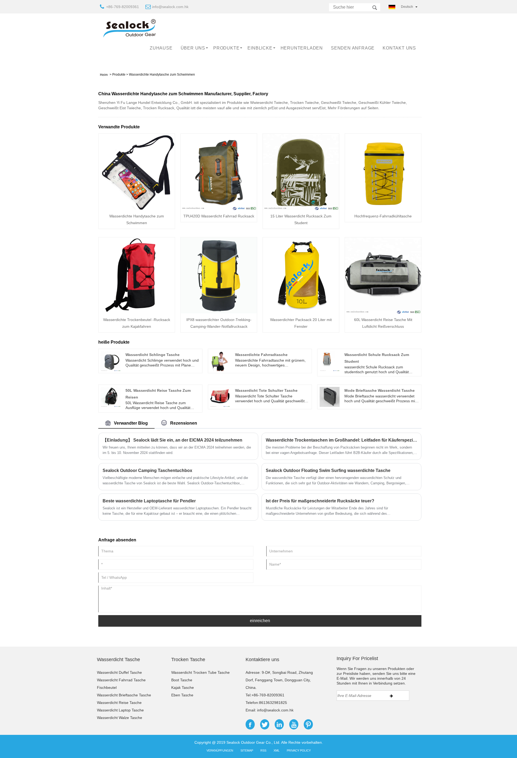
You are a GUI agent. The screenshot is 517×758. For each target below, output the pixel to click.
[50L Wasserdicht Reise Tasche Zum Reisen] (111, 396)
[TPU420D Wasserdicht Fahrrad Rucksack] (219, 171)
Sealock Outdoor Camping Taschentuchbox (147, 470)
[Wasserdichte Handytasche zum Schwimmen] (137, 171)
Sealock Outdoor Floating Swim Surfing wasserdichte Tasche (328, 470)
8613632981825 (273, 702)
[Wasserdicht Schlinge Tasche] (111, 360)
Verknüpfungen (220, 750)
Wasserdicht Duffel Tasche (119, 672)
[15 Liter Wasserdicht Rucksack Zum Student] (301, 171)
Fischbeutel (107, 687)
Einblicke (259, 48)
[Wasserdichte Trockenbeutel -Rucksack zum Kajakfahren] (137, 275)
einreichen (260, 620)
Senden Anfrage (353, 48)
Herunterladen (302, 48)
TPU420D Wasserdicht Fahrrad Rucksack (218, 216)
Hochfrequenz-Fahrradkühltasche (383, 216)
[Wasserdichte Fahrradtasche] (220, 360)
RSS (263, 750)
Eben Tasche (182, 695)
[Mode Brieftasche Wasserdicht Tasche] (330, 396)
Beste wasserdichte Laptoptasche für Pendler (149, 501)
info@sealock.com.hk (170, 7)
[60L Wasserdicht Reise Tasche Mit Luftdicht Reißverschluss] (383, 275)
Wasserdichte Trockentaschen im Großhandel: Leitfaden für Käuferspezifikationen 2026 (341, 440)
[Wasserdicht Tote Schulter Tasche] (220, 396)
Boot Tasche (181, 680)
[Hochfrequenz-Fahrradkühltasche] (383, 171)
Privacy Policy (299, 750)
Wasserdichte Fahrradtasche (261, 354)
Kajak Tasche (182, 687)
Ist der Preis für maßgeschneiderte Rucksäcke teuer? (320, 501)
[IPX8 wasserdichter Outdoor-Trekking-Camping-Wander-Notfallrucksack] (219, 275)
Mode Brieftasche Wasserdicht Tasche (379, 390)
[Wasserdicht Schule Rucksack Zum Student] (330, 360)
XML (277, 750)
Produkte (226, 48)
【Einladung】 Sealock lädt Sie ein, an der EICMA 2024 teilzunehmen (172, 440)
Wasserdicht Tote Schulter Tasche (266, 390)
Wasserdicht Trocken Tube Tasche (200, 672)
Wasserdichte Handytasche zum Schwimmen (162, 74)
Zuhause (161, 48)
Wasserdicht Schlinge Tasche (152, 354)
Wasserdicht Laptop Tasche (120, 710)
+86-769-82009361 (122, 7)
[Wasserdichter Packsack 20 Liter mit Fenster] (301, 275)
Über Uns (193, 48)
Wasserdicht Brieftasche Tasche (124, 695)
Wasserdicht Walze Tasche (119, 717)
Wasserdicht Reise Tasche (119, 702)
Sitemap (246, 750)
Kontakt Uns (399, 48)
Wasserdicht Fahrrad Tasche (121, 680)
